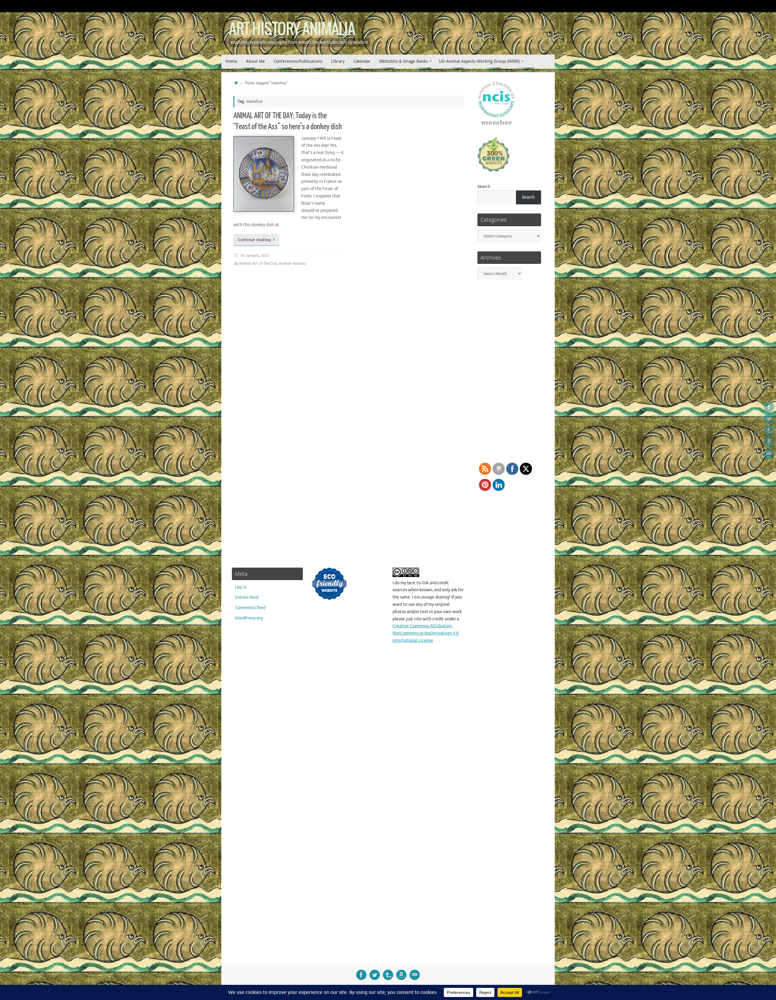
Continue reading (254, 239)
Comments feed (250, 607)
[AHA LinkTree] (769, 454)
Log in (240, 587)
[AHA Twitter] (769, 418)
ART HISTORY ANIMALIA (292, 29)
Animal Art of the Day (258, 263)
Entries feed (246, 597)
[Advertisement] (508, 760)
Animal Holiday (292, 263)
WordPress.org (249, 618)
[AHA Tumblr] (769, 430)
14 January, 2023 (254, 255)
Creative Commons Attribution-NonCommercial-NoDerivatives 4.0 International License (426, 633)
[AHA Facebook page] (769, 406)
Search (483, 186)
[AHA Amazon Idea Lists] (769, 442)
